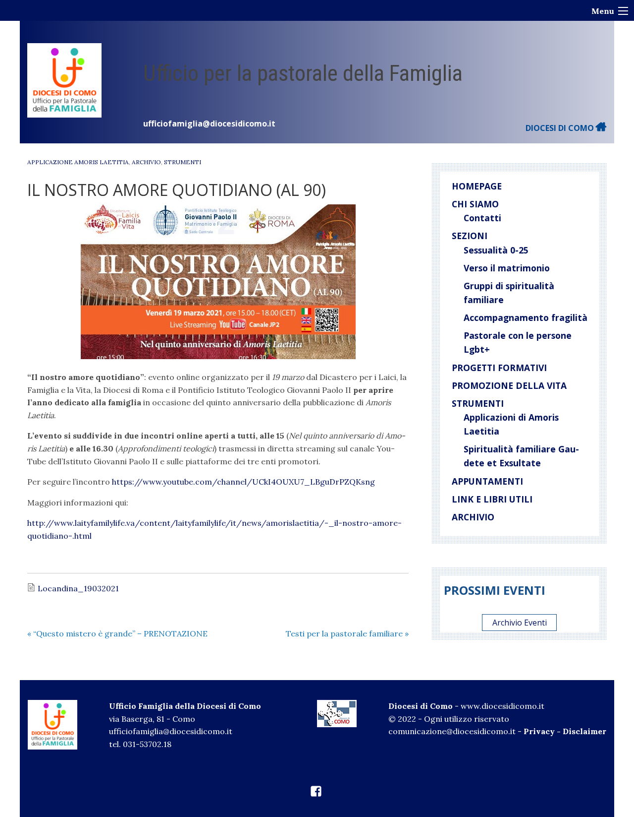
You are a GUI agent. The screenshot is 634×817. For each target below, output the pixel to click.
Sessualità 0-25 (496, 250)
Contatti (482, 218)
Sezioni (469, 236)
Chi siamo (475, 204)
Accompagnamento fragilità (525, 317)
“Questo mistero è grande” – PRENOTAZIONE (117, 633)
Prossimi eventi (494, 590)
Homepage (477, 186)
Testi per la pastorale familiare (347, 633)
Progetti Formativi (499, 368)
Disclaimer (584, 731)
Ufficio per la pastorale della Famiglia (303, 73)
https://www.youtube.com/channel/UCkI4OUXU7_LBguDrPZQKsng (243, 482)
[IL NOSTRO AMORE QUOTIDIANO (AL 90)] (218, 281)
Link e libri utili (492, 499)
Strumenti (182, 162)
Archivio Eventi (519, 622)
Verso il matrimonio (507, 268)
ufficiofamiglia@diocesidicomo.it (209, 123)
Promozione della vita (509, 385)
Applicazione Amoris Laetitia (78, 162)
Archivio (146, 162)
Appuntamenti (487, 481)
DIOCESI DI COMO (561, 128)
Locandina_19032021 (78, 588)
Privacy (539, 731)
